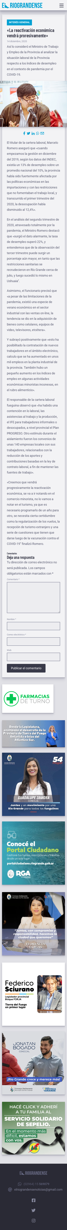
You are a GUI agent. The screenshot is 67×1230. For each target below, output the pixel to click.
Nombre (11, 619)
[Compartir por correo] (42, 133)
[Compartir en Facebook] (24, 133)
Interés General (19, 22)
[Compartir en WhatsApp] (37, 133)
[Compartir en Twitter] (28, 133)
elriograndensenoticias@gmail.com (38, 1189)
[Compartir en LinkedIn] (33, 133)
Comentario (13, 579)
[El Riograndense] (22, 5)
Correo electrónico (16, 634)
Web (9, 650)
